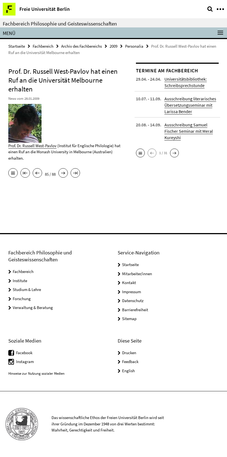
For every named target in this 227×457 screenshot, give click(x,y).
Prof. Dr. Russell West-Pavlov (32, 145)
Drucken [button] (129, 352)
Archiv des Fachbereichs (81, 46)
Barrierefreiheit (135, 309)
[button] (140, 153)
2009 (113, 46)
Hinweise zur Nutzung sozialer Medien (36, 373)
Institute (20, 280)
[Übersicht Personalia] (13, 173)
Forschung (22, 298)
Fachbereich (43, 46)
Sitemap (129, 318)
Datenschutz (132, 300)
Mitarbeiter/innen (137, 273)
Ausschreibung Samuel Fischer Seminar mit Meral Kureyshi (188, 131)
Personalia (134, 46)
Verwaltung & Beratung (33, 307)
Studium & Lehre (27, 289)
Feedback (130, 361)
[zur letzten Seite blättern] (75, 173)
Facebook (24, 352)
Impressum (131, 291)
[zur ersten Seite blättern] (25, 173)
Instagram (25, 361)
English (128, 370)
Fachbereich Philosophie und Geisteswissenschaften (60, 23)
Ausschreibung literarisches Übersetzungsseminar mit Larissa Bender (190, 105)
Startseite (16, 46)
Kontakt (129, 282)
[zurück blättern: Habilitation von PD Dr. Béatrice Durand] (37, 173)
